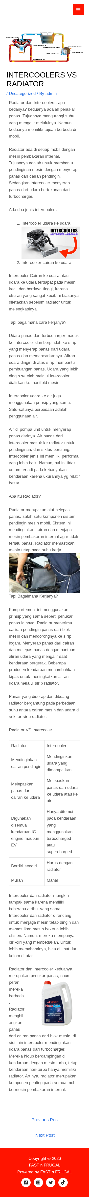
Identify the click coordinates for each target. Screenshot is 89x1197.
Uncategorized (22, 93)
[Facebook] (26, 1182)
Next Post (45, 1135)
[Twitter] (50, 1182)
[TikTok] (63, 1182)
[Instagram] (38, 1182)
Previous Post (45, 1119)
